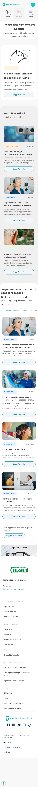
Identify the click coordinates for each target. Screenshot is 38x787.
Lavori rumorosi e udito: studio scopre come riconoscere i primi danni (17, 398)
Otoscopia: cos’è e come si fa (15, 449)
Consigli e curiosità (11, 249)
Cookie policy (7, 752)
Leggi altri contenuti (14, 536)
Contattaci (7, 586)
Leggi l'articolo (19, 95)
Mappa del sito (7, 742)
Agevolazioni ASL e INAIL (14, 680)
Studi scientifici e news (11, 68)
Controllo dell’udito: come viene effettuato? (17, 500)
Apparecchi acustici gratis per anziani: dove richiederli (18, 255)
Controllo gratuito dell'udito (15, 667)
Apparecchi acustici (12, 606)
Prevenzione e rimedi (11, 197)
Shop (6, 698)
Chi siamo (8, 693)
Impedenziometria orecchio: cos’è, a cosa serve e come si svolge (17, 204)
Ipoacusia (8, 629)
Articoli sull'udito (11, 617)
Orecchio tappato (11, 655)
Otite (6, 650)
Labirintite (8, 645)
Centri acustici (10, 612)
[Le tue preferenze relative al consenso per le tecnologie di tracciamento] (3, 783)
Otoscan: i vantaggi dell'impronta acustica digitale (18, 152)
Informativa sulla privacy (11, 747)
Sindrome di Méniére (12, 639)
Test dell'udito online (12, 708)
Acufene (7, 634)
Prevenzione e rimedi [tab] (11, 310)
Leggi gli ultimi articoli (11, 117)
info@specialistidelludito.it (15, 589)
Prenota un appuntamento (15, 703)
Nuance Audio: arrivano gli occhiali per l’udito (18, 75)
